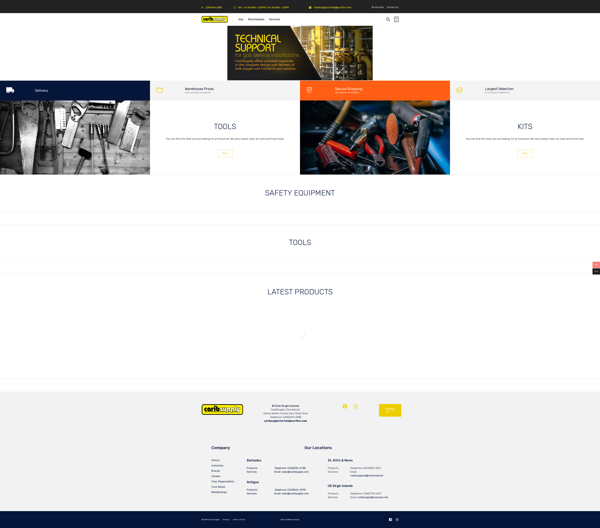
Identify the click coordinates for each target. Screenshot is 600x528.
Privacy (226, 519)
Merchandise (256, 19)
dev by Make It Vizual (289, 519)
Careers (215, 476)
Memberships (219, 492)
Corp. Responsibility (222, 481)
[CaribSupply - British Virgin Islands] (215, 19)
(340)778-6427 (372, 493)
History (215, 460)
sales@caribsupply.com (295, 493)
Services (274, 19)
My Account (378, 7)
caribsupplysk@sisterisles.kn (366, 475)
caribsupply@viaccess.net (373, 497)
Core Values (218, 486)
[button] (225, 153)
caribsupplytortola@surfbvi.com (332, 7)
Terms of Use (239, 519)
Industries (217, 465)
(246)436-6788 (297, 468)
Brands (215, 470)
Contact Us (392, 7)
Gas (240, 19)
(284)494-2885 (292, 417)
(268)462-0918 (297, 489)
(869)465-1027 (372, 468)
